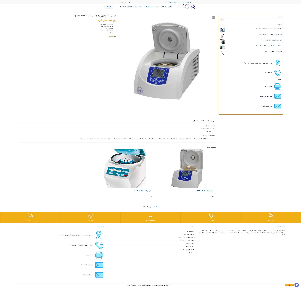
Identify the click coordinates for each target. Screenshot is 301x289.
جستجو (280, 17)
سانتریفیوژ (111, 36)
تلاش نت (129, 285)
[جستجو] (221, 19)
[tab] (211, 121)
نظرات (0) (195, 121)
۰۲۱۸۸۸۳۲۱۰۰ (109, 7)
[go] (129, 2)
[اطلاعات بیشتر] (213, 196)
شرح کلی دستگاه (211, 121)
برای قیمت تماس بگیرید (107, 20)
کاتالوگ (202, 121)
